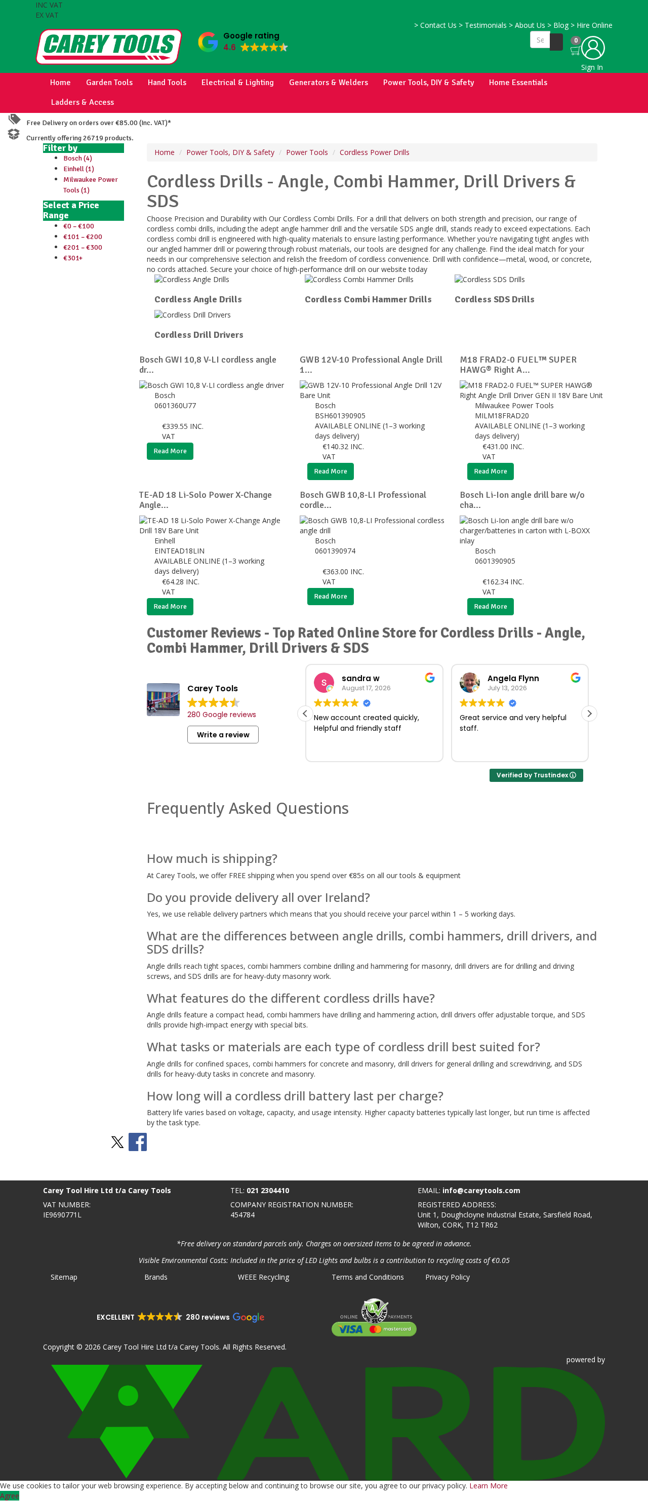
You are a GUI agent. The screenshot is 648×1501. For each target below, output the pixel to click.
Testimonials (483, 25)
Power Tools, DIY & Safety (428, 82)
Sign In (592, 67)
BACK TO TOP (27, 1170)
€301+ (73, 258)
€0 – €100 (78, 226)
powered (580, 1359)
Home (60, 82)
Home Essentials (518, 82)
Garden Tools (109, 82)
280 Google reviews (221, 714)
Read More (170, 451)
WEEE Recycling (263, 1277)
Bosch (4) (77, 158)
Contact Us (435, 25)
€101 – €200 (82, 236)
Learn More (488, 1485)
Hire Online (592, 25)
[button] (243, 39)
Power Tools (307, 152)
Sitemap (64, 1277)
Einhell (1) (78, 169)
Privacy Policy (447, 1277)
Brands (156, 1277)
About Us (527, 25)
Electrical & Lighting (237, 82)
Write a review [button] (223, 735)
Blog (558, 25)
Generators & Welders (328, 82)
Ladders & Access (82, 102)
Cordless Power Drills (375, 152)
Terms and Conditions (368, 1277)
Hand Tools (167, 82)
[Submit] (556, 42)
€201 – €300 (82, 247)
